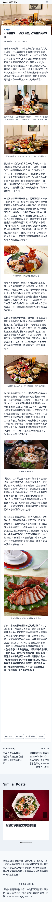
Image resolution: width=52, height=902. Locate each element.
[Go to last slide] (7, 815)
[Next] (45, 815)
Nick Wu (9, 736)
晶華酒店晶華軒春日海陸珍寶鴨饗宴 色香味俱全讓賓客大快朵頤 (13, 756)
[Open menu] (46, 2)
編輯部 (9, 41)
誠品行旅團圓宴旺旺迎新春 (21, 825)
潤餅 (41, 736)
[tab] (21, 842)
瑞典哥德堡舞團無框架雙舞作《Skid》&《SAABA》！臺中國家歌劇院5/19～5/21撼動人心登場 (39, 758)
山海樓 (19, 736)
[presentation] (26, 805)
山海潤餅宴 (31, 736)
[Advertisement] (26, 703)
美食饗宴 (7, 30)
